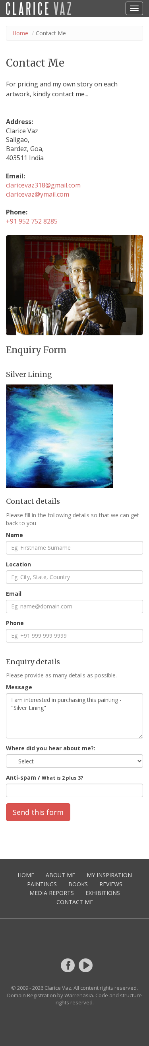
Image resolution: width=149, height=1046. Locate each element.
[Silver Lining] (74, 436)
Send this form (38, 812)
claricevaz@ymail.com (37, 194)
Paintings (42, 884)
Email (13, 593)
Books (78, 884)
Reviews (110, 884)
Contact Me (74, 902)
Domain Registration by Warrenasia (50, 995)
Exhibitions (102, 893)
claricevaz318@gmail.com (43, 185)
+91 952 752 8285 (32, 221)
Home (20, 33)
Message (19, 687)
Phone (15, 623)
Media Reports (51, 893)
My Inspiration (109, 875)
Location (18, 564)
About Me (60, 875)
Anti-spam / (44, 777)
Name (14, 535)
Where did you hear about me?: (50, 748)
